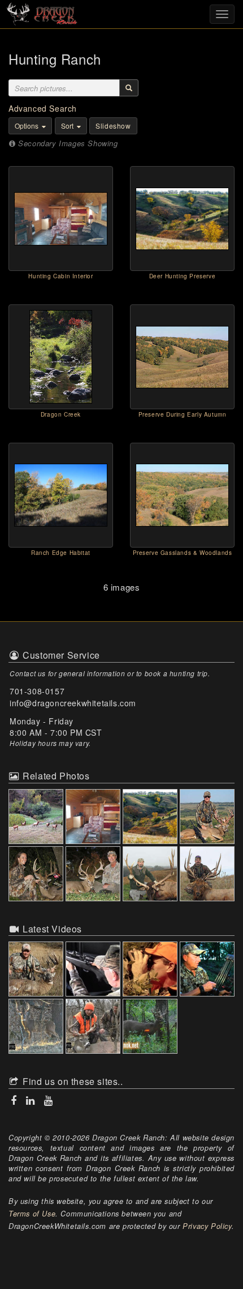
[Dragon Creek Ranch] (121, 13)
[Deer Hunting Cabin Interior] (94, 817)
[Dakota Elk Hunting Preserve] (151, 875)
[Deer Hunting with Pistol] (94, 875)
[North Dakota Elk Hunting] (208, 875)
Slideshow (113, 125)
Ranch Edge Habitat (60, 553)
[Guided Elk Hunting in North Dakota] (37, 817)
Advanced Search (42, 108)
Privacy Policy (207, 1226)
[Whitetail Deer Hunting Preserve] (151, 817)
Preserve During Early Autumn (182, 414)
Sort (68, 125)
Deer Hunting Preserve (182, 276)
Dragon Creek (61, 414)
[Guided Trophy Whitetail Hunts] (208, 817)
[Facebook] (14, 1100)
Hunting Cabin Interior (60, 276)
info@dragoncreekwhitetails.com (73, 703)
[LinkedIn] (32, 1100)
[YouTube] (47, 1100)
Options (27, 125)
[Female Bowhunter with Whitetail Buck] (37, 875)
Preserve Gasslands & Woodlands (182, 553)
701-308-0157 (37, 691)
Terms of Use (31, 1214)
